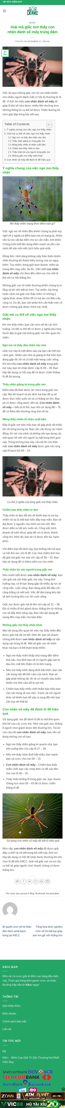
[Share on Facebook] (23, 881)
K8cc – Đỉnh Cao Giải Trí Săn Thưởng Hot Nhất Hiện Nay (30, 1059)
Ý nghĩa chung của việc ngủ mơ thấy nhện (29, 129)
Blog (32, 23)
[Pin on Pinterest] (41, 881)
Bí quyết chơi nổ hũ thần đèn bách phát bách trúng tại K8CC (16, 931)
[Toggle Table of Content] (48, 125)
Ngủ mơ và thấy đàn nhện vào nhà (29, 137)
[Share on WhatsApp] (17, 881)
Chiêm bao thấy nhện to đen (25, 148)
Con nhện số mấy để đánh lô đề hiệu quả (28, 159)
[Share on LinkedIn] (47, 881)
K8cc (29, 984)
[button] (4, 11)
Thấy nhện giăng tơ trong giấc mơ (28, 141)
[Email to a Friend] (35, 881)
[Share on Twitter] (29, 881)
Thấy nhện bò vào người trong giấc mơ (31, 152)
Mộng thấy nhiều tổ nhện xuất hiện (29, 144)
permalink (54, 893)
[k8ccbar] (32, 11)
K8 (4, 1051)
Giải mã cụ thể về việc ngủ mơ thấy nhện (28, 133)
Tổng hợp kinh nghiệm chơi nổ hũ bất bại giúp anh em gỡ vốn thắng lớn (47, 931)
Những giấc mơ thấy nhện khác (27, 155)
